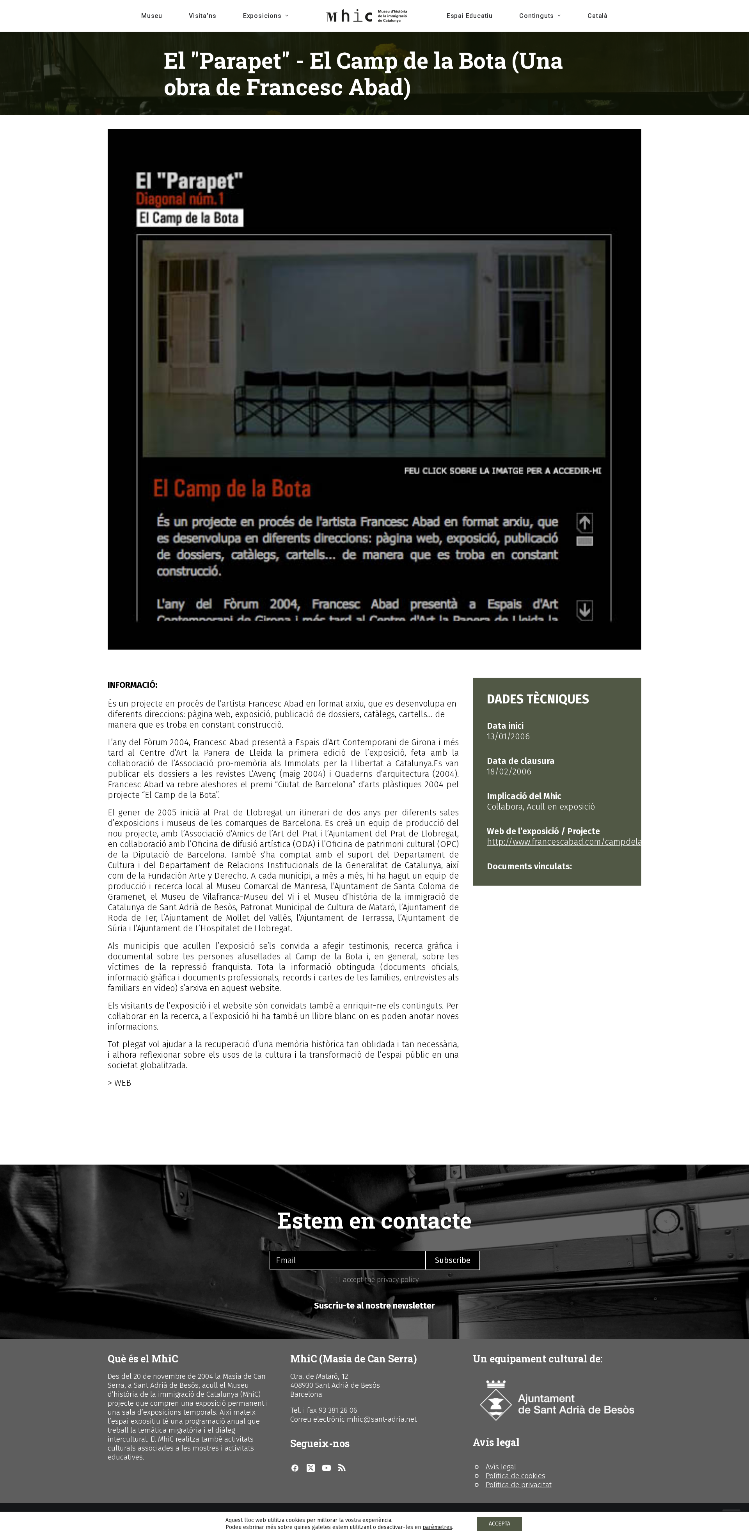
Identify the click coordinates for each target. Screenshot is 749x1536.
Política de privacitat (519, 1484)
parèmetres (437, 1527)
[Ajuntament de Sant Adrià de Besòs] (557, 1400)
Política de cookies (515, 1475)
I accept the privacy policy (378, 1279)
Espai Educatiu (470, 16)
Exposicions (262, 16)
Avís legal (501, 1466)
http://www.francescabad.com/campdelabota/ (575, 841)
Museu (151, 16)
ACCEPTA (499, 1523)
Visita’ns (202, 16)
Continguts (536, 16)
